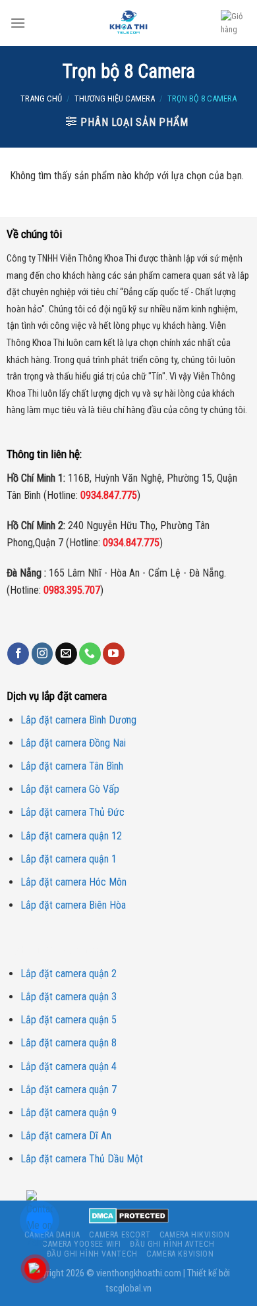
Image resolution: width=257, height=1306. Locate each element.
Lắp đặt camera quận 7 (68, 1089)
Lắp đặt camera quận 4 (68, 1066)
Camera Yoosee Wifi (81, 1244)
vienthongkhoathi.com (138, 1273)
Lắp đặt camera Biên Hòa (73, 905)
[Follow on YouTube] (114, 653)
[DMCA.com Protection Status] (129, 1214)
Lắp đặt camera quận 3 (68, 996)
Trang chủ (41, 98)
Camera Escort (119, 1234)
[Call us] (90, 653)
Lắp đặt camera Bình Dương (78, 720)
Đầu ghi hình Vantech (92, 1254)
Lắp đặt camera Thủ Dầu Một (81, 1158)
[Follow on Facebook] (18, 653)
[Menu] (18, 23)
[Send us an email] (66, 653)
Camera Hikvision (194, 1234)
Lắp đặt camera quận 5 (68, 1019)
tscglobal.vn (128, 1288)
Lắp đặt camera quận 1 (68, 859)
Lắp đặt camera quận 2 (68, 973)
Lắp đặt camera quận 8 (68, 1042)
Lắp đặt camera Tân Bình (71, 766)
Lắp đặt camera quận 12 (71, 836)
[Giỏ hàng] (234, 23)
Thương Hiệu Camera (114, 98)
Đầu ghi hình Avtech (172, 1244)
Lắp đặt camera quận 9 (68, 1112)
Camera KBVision (180, 1254)
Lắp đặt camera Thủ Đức (72, 812)
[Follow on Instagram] (42, 653)
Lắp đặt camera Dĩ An (65, 1135)
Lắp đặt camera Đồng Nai (73, 743)
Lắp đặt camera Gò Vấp (69, 789)
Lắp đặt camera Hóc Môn (73, 882)
